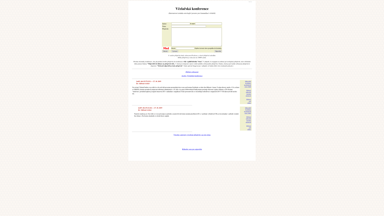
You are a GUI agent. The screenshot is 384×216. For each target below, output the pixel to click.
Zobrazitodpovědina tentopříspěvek (248, 93)
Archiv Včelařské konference (192, 75)
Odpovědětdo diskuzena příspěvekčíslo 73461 (247, 110)
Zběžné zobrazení (192, 72)
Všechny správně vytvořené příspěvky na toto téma (192, 135)
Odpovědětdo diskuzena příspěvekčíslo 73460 (247, 84)
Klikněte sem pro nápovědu (192, 149)
